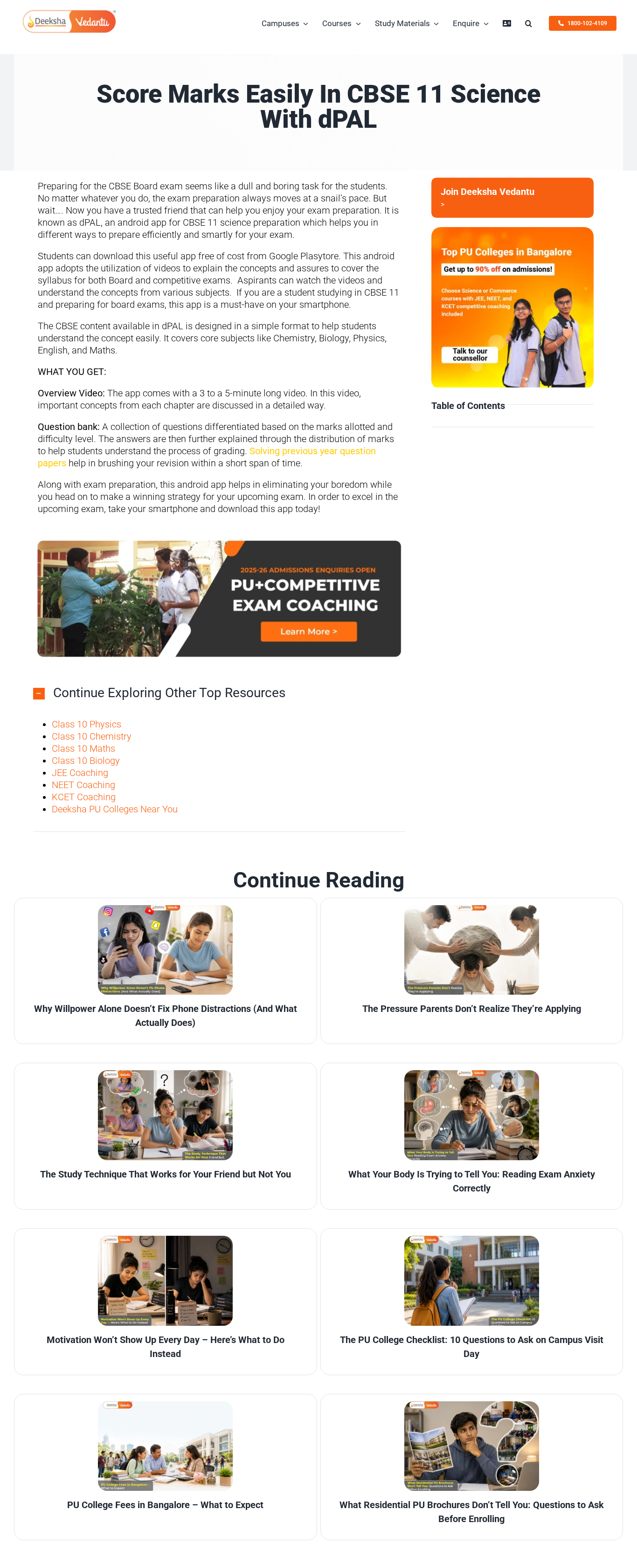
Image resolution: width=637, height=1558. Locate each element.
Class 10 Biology (86, 760)
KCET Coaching (84, 796)
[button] (528, 23)
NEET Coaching (83, 784)
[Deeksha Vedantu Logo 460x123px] (69, 13)
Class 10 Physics (86, 723)
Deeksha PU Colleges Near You (115, 808)
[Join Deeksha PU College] (512, 198)
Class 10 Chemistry (92, 735)
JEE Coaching (80, 772)
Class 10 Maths (83, 748)
